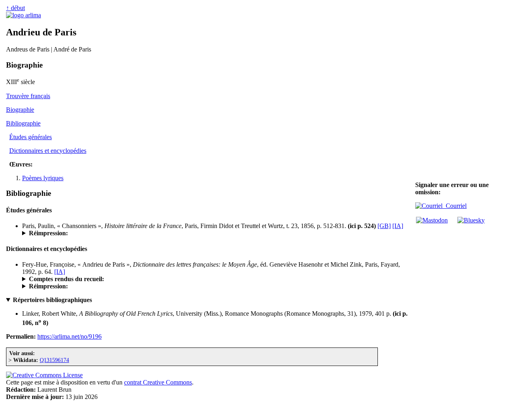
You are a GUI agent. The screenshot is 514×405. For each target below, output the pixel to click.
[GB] (384, 225)
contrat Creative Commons (158, 382)
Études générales (30, 137)
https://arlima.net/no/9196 (69, 336)
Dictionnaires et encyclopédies (47, 150)
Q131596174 (54, 360)
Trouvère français (28, 96)
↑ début (15, 7)
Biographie (20, 109)
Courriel (455, 205)
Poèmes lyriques (42, 178)
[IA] (397, 225)
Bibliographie (23, 123)
